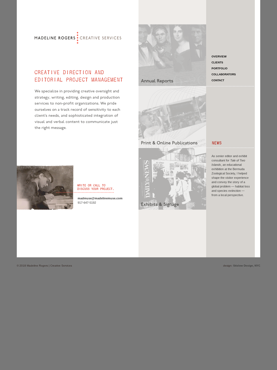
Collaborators (224, 74)
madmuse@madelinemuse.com (100, 198)
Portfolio (219, 68)
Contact (218, 80)
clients (217, 62)
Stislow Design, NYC (246, 265)
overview (219, 56)
